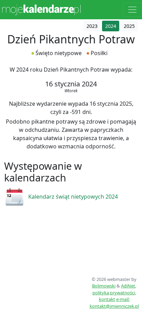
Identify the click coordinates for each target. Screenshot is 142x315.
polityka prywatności (113, 293)
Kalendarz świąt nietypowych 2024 (73, 196)
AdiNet (128, 286)
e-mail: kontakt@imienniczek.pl (114, 302)
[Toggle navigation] (132, 10)
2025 (129, 26)
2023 (92, 26)
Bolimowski (103, 286)
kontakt (107, 299)
